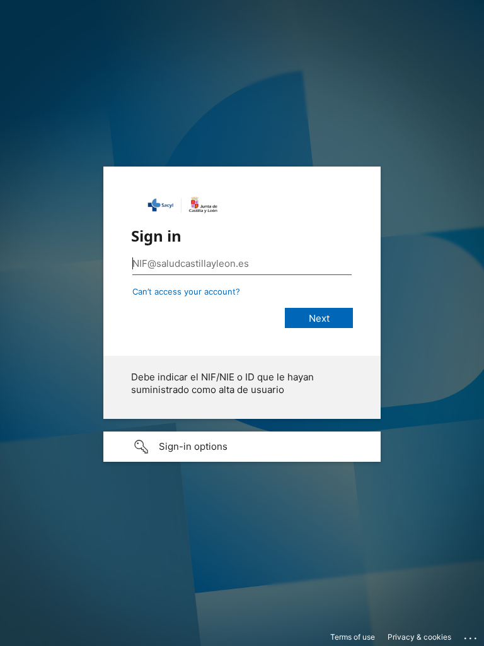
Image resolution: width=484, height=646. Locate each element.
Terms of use (352, 637)
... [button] (471, 635)
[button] (242, 447)
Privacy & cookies (419, 637)
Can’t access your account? (186, 291)
